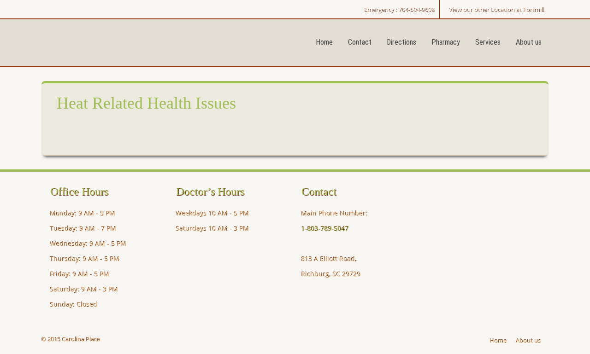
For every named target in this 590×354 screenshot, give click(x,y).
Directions (401, 42)
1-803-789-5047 (325, 228)
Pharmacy (445, 42)
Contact (360, 42)
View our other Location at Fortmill (496, 9)
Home (324, 42)
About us (529, 42)
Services (488, 42)
